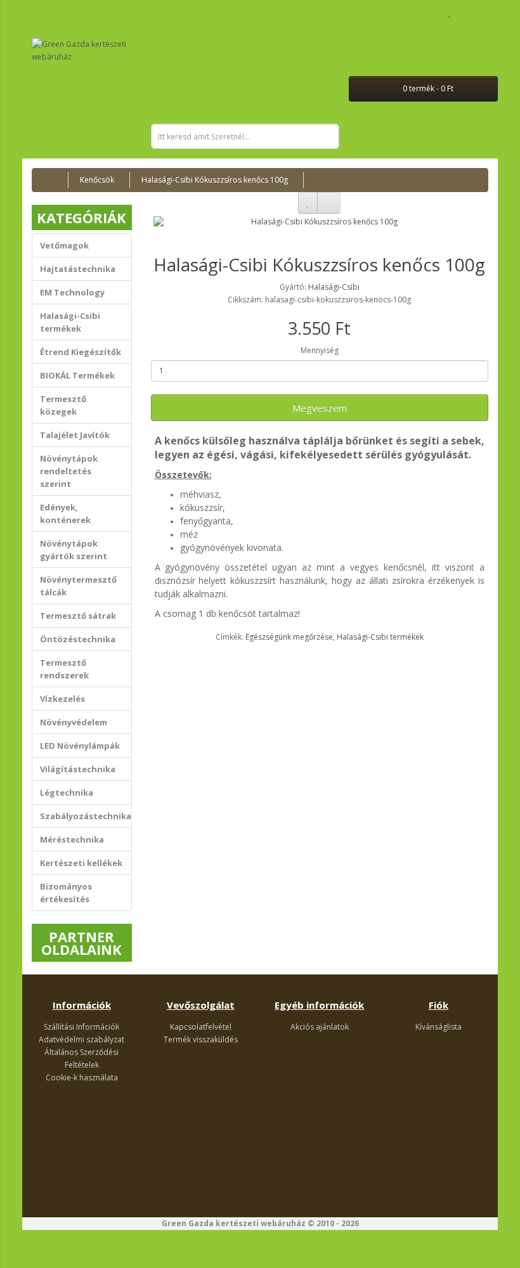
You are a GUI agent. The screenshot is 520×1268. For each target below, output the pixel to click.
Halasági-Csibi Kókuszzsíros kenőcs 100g (214, 179)
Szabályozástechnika (85, 816)
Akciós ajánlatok (319, 1026)
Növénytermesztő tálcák (78, 586)
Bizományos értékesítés (66, 893)
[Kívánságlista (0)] (450, 12)
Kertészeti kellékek (81, 863)
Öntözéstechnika (77, 639)
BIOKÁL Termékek (77, 375)
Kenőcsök (97, 179)
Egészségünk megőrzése (289, 636)
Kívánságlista (438, 1026)
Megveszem (319, 407)
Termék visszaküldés (201, 1039)
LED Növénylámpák (80, 745)
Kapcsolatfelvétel (200, 1026)
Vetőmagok (64, 245)
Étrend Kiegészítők (80, 352)
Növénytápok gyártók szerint (73, 550)
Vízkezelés (62, 698)
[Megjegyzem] (308, 203)
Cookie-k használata (82, 1077)
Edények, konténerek (65, 513)
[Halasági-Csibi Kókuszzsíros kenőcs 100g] (320, 222)
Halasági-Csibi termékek (70, 322)
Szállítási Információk (81, 1026)
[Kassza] (478, 12)
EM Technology (72, 292)
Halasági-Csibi (334, 286)
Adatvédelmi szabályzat (81, 1039)
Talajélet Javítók (75, 435)
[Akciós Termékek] (38, 21)
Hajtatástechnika (77, 269)
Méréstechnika (72, 839)
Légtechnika (66, 792)
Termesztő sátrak (78, 615)
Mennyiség (320, 350)
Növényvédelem (73, 722)
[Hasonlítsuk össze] (329, 203)
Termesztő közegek (63, 405)
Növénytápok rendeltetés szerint (69, 471)
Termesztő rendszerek (64, 669)
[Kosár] (463, 12)
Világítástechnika (77, 769)
